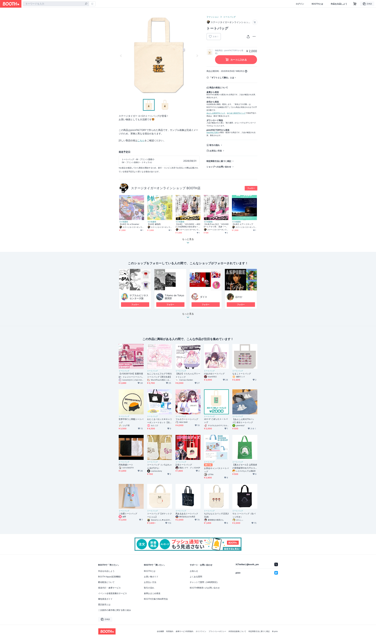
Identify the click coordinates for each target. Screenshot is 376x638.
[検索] (86, 4)
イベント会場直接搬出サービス (112, 593)
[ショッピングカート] (355, 4)
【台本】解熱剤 (154, 224)
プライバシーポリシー (217, 631)
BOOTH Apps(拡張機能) (109, 576)
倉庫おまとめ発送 (152, 593)
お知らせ (194, 571)
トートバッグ (229, 17)
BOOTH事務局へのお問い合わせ (205, 587)
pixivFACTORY (213, 132)
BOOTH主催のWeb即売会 (156, 599)
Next (197, 55)
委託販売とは (104, 604)
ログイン (300, 4)
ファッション (213, 17)
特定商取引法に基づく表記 (219, 161)
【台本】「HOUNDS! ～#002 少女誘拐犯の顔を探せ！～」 (188, 225)
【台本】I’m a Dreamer (129, 224)
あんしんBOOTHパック (216, 113)
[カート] (254, 22)
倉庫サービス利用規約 (184, 631)
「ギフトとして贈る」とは (221, 77)
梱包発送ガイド (105, 599)
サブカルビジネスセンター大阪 (139, 297)
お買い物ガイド (151, 576)
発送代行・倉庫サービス (109, 587)
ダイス (203, 296)
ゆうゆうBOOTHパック (236, 113)
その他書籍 (123, 222)
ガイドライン (201, 631)
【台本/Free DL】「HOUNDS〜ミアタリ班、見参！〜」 (216, 225)
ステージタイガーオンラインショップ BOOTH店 (165, 188)
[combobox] (56, 3)
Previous (121, 55)
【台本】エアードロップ (242, 224)
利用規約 (169, 631)
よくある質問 (196, 576)
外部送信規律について (237, 631)
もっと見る (188, 314)
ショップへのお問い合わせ (219, 166)
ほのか (238, 296)
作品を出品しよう (339, 4)
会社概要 (160, 631)
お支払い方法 (215, 150)
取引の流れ (214, 145)
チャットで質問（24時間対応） (204, 582)
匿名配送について (106, 582)
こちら (141, 140)
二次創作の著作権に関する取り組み (114, 610)
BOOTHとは (317, 4)
